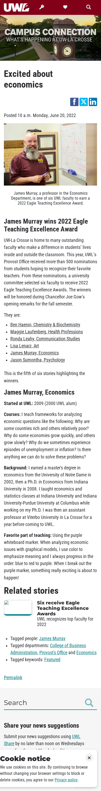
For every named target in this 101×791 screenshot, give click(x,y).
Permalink (13, 677)
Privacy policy (66, 779)
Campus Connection (50, 31)
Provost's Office (53, 652)
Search (15, 702)
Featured (52, 659)
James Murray (52, 638)
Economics (86, 652)
